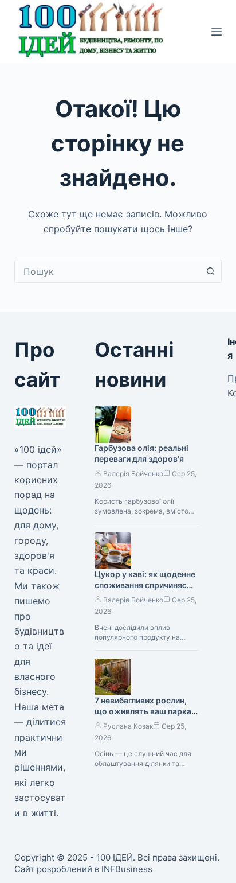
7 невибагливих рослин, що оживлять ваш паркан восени (145, 711)
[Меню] (216, 31)
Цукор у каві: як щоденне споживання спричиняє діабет (145, 585)
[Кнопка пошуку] (210, 271)
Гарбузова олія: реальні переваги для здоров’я (141, 453)
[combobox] (107, 271)
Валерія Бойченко (133, 473)
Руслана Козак (128, 726)
